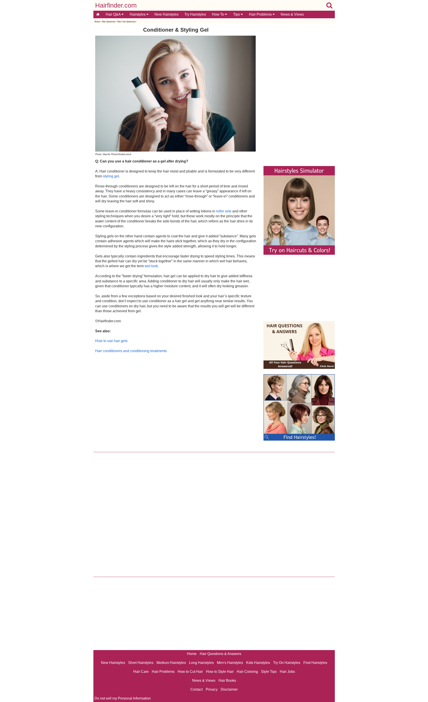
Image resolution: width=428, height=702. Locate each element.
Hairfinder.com (116, 5)
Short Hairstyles (140, 663)
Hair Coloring (247, 671)
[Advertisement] (176, 401)
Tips (237, 14)
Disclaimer (229, 689)
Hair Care (141, 671)
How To (218, 14)
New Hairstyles (166, 14)
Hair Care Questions (126, 21)
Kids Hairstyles (258, 663)
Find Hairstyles (315, 663)
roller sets (223, 211)
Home (97, 21)
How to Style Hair (220, 671)
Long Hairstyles (201, 663)
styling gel (111, 176)
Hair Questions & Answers (220, 654)
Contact (196, 689)
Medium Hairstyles (171, 663)
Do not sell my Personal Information (123, 698)
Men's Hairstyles (230, 663)
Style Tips (269, 671)
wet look (151, 266)
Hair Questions (108, 21)
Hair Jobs (287, 671)
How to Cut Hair (190, 671)
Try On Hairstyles (286, 663)
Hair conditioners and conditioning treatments (131, 351)
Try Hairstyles (195, 14)
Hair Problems (261, 14)
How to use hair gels (111, 341)
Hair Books (227, 680)
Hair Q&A (113, 14)
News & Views (292, 14)
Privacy (212, 689)
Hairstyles (138, 14)
